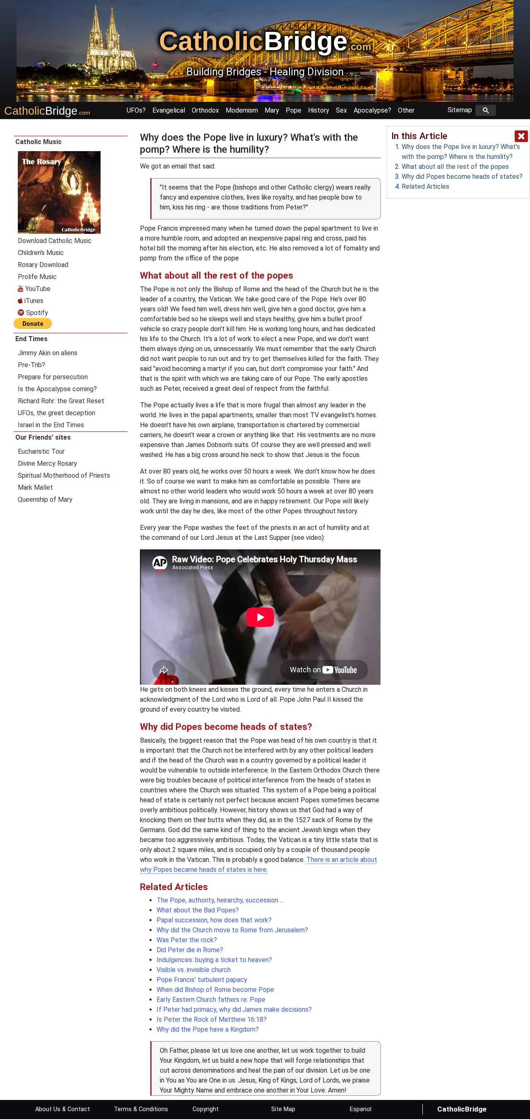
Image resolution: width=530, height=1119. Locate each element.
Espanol (360, 1109)
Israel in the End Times (51, 425)
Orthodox (205, 110)
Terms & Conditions (141, 1109)
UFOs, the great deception (56, 413)
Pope (293, 110)
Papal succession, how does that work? (214, 920)
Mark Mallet (35, 487)
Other (406, 110)
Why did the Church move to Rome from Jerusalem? (232, 930)
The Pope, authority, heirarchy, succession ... (220, 900)
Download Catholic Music (55, 241)
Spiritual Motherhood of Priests (64, 475)
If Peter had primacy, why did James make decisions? (234, 1009)
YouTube (37, 289)
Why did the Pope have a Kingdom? (208, 1029)
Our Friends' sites (43, 437)
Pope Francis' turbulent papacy (202, 980)
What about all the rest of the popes (455, 167)
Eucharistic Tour (41, 451)
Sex (341, 110)
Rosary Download (43, 265)
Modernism (242, 110)
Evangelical (168, 110)
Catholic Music (38, 142)
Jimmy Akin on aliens (47, 353)
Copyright (206, 1109)
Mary (272, 110)
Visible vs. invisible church (194, 970)
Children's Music (41, 253)
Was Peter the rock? (187, 940)
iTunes (33, 301)
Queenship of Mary (45, 499)
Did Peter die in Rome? (190, 950)
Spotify (36, 313)
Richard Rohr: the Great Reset (61, 401)
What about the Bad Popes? (198, 910)
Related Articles (425, 186)
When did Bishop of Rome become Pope (215, 990)
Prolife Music (37, 277)
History (318, 110)
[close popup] (521, 136)
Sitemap (461, 110)
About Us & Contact (62, 1109)
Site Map (283, 1109)
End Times (31, 339)
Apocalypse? (372, 110)
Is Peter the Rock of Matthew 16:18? (212, 1019)
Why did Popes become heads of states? (462, 176)
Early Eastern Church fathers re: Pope (211, 999)
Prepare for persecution (53, 377)
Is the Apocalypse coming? (57, 389)
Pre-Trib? (31, 365)
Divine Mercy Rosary (47, 463)
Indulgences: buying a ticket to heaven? (214, 960)
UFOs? (136, 110)
